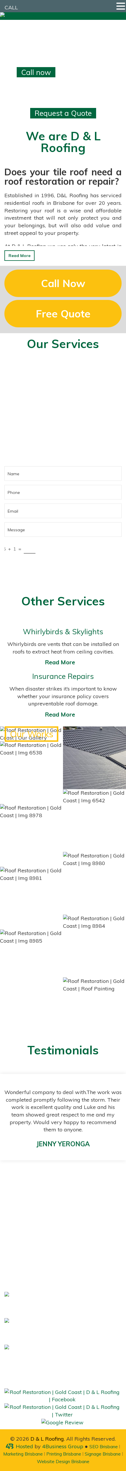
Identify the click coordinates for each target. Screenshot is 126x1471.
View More (31, 733)
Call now (36, 72)
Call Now (63, 283)
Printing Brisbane (63, 1454)
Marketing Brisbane (23, 1454)
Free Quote (63, 313)
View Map (53, 1218)
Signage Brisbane (103, 1454)
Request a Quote (63, 113)
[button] (120, 6)
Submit (63, 567)
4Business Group (62, 1446)
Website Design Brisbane (63, 1461)
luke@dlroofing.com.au (94, 1352)
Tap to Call (37, 431)
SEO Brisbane (103, 1446)
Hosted (24, 1446)
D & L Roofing (47, 1438)
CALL (11, 7)
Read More (19, 255)
